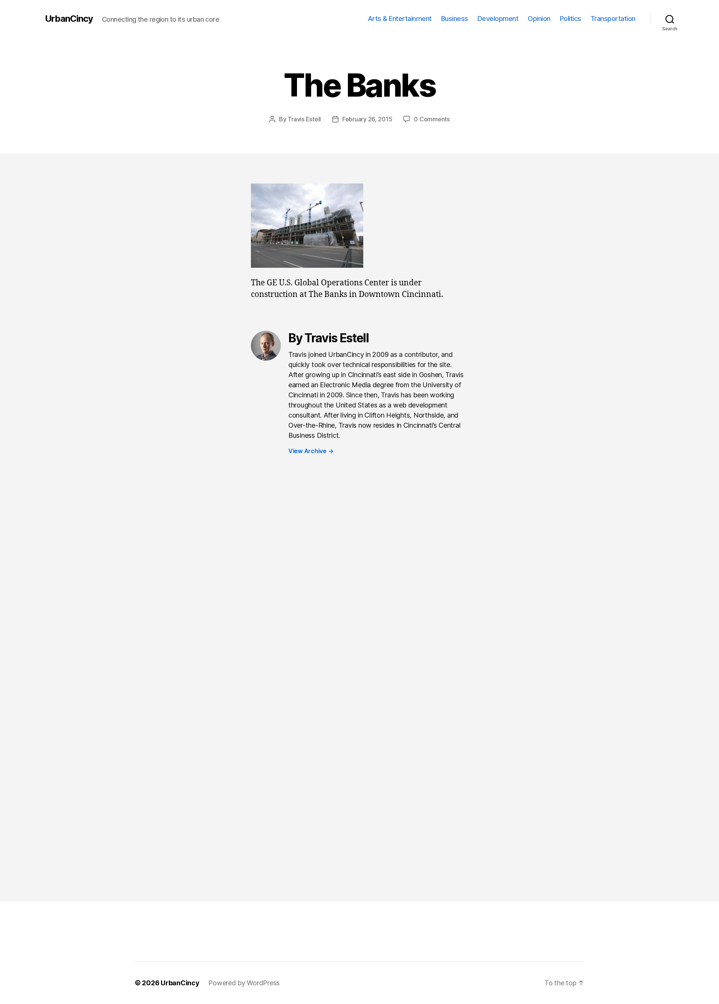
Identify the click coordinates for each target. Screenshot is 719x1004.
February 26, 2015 (367, 119)
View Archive (310, 451)
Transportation (613, 18)
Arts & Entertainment (400, 18)
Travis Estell (304, 119)
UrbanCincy (69, 18)
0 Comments (431, 119)
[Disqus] (359, 586)
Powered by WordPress (244, 983)
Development (498, 18)
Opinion (539, 18)
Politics (570, 18)
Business (454, 18)
